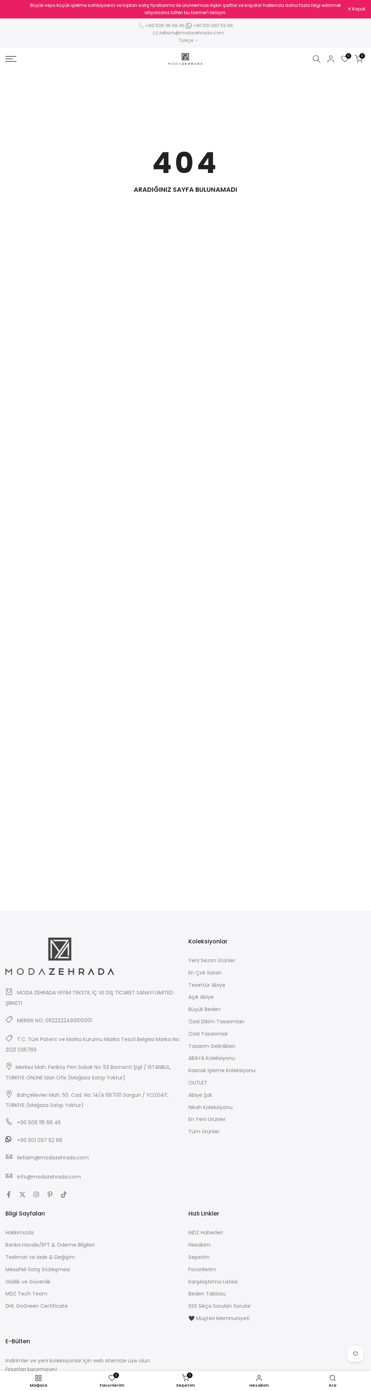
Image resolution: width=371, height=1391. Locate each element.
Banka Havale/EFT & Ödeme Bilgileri (50, 1244)
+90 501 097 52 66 (212, 25)
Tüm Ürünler (204, 1131)
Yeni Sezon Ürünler (211, 960)
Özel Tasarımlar (208, 1033)
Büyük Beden (204, 1009)
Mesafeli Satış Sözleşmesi (37, 1269)
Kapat (16, 9)
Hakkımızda (19, 1232)
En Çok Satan (205, 972)
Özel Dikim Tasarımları (216, 1021)
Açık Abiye (201, 997)
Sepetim (199, 1257)
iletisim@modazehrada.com (191, 33)
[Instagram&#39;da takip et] (36, 1194)
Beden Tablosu (207, 1293)
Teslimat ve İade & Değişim (40, 1257)
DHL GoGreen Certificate (36, 1306)
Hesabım (199, 1244)
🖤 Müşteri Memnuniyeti (219, 1318)
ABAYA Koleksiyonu (211, 1058)
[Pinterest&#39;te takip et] (50, 1194)
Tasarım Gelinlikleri (211, 1046)
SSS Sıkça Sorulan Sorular (219, 1306)
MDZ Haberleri (205, 1232)
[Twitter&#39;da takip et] (22, 1194)
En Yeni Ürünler (207, 1119)
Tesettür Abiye (206, 985)
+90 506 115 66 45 (165, 25)
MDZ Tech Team (26, 1293)
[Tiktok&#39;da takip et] (64, 1194)
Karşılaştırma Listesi (213, 1281)
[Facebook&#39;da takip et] (8, 1194)
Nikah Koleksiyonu (210, 1107)
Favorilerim (202, 1269)
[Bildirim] (185, 9)
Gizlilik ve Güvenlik (27, 1281)
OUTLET (197, 1082)
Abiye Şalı (200, 1095)
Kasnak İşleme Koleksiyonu (221, 1070)
